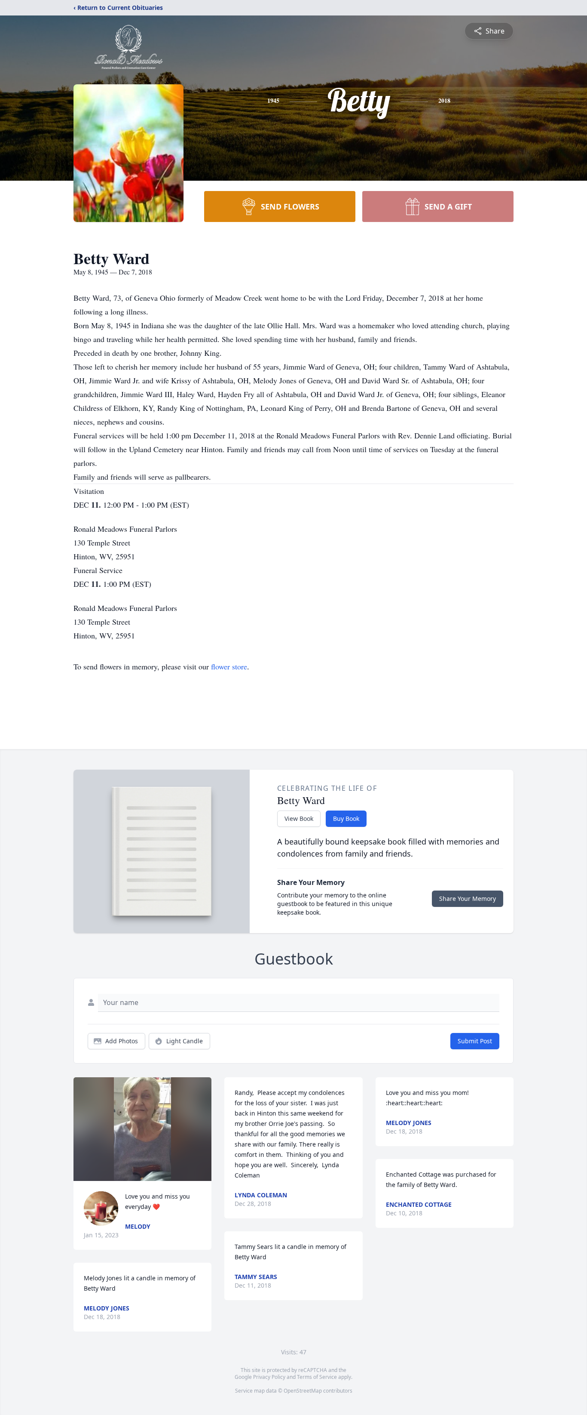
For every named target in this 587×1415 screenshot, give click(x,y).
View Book (298, 818)
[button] (142, 1129)
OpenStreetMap (303, 1390)
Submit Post (475, 1041)
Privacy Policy (269, 1377)
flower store (229, 666)
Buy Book (346, 818)
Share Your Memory (467, 898)
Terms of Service (317, 1377)
